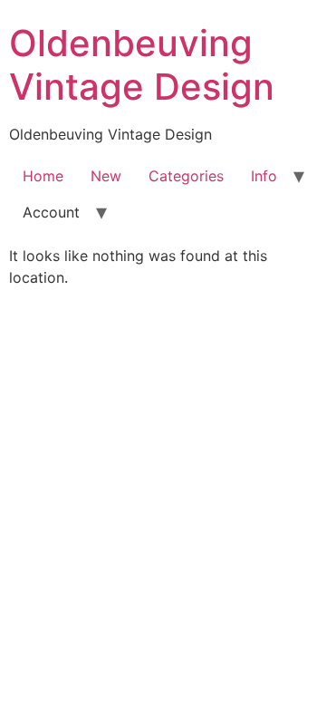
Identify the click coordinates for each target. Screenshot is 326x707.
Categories (186, 176)
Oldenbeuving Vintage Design (141, 65)
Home (43, 176)
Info (264, 176)
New (106, 176)
